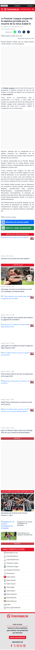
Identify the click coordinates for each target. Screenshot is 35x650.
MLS (9, 604)
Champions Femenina (13, 570)
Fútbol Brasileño (11, 598)
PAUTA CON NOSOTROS (17, 637)
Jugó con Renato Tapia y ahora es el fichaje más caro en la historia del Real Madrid (16, 431)
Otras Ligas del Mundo (13, 607)
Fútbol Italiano (10, 591)
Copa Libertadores (12, 556)
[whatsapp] (21, 645)
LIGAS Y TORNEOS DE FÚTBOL (14, 549)
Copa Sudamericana (12, 559)
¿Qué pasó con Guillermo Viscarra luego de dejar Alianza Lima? (17, 347)
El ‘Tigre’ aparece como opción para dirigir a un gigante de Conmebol (17, 318)
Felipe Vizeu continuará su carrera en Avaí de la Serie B (16, 403)
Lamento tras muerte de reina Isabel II (15, 258)
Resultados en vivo (12, 553)
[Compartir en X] (23, 32)
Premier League (10, 217)
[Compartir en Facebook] (19, 32)
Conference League (12, 566)
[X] (15, 645)
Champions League (12, 563)
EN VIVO (30, 5)
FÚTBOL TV (17, 5)
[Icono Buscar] (33, 9)
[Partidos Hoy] (24, 645)
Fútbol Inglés (10, 587)
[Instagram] (18, 645)
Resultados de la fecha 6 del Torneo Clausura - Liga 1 (14, 514)
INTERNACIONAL (26, 9)
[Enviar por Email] (28, 32)
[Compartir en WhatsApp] (14, 32)
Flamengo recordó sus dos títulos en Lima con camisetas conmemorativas (16, 290)
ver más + (17, 544)
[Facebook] (11, 645)
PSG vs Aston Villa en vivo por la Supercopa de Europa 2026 (17, 375)
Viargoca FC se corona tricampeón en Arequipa (24, 523)
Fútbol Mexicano (11, 601)
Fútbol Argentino (11, 594)
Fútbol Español (11, 580)
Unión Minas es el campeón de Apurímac (24, 534)
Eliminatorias (10, 573)
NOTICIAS (4, 5)
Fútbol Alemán (10, 577)
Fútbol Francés (10, 584)
